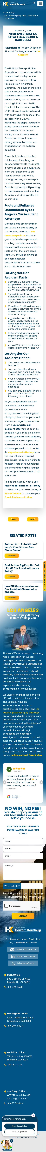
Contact (33, 942)
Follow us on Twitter (25, 963)
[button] (41, 782)
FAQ (11, 942)
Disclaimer (16, 896)
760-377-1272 (14, 1064)
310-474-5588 (15, 987)
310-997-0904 (15, 1025)
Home (5, 12)
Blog (12, 12)
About (24, 939)
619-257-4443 (15, 1103)
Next (32, 519)
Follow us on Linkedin (26, 956)
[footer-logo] (23, 929)
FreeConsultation (44, 575)
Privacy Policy (35, 896)
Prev (14, 519)
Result (32, 939)
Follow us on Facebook (26, 949)
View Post (11, 555)
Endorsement (21, 942)
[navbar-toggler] (40, 3)
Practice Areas (13, 939)
